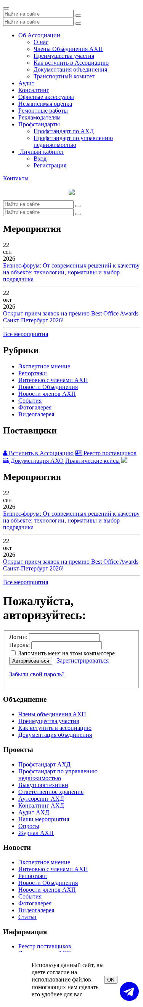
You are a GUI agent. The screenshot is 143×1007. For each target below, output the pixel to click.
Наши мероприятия (43, 819)
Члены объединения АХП (52, 714)
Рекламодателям (39, 117)
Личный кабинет (41, 151)
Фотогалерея (34, 407)
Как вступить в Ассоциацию (71, 62)
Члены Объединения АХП (68, 49)
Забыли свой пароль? (36, 674)
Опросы (28, 826)
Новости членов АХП (47, 393)
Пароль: (19, 645)
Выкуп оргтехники (43, 785)
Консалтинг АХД (41, 805)
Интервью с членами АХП (53, 380)
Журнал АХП (36, 833)
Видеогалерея (36, 414)
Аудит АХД (33, 812)
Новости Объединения (48, 387)
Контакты (16, 178)
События (30, 400)
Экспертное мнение (44, 366)
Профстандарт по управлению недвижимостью (73, 141)
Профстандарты (40, 124)
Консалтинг (33, 90)
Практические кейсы (92, 460)
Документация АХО (36, 460)
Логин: (18, 637)
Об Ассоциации (40, 35)
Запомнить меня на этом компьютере (66, 653)
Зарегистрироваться (83, 660)
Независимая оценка (45, 103)
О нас (41, 42)
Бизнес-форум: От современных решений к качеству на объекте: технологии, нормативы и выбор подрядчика (71, 272)
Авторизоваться (30, 661)
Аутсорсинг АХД (41, 798)
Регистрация (50, 165)
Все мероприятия (25, 334)
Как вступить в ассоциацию (55, 728)
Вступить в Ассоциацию (40, 453)
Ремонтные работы (43, 110)
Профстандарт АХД (44, 764)
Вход (40, 158)
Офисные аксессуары (46, 97)
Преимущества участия (64, 56)
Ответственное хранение (51, 792)
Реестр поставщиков (109, 453)
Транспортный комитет (64, 76)
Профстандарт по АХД (64, 131)
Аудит (26, 83)
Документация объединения (70, 69)
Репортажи (32, 373)
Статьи (27, 917)
